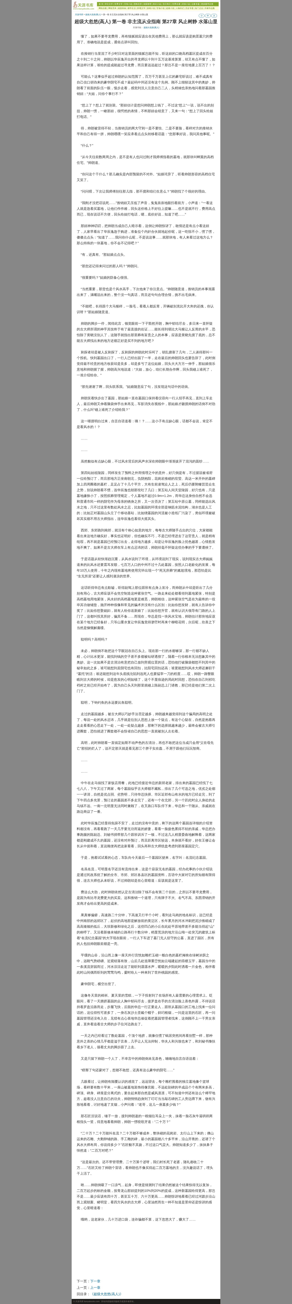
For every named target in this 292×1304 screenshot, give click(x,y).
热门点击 (199, 8)
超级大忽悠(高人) (93, 14)
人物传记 (180, 8)
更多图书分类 (207, 4)
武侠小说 (186, 4)
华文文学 (109, 4)
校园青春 (122, 8)
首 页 (101, 4)
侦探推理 (147, 4)
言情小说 (128, 4)
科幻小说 (157, 4)
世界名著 (176, 4)
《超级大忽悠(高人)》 (106, 1294)
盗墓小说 (170, 8)
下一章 (95, 1281)
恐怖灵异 (138, 4)
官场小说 (160, 8)
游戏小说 (151, 8)
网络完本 (112, 8)
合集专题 (195, 4)
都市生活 (132, 8)
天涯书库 (79, 14)
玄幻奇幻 (167, 4)
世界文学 (118, 4)
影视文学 (141, 8)
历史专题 (189, 8)
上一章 (95, 1287)
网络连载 (103, 8)
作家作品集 (210, 8)
